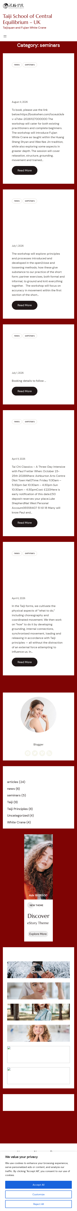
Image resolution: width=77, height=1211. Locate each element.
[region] (38, 1181)
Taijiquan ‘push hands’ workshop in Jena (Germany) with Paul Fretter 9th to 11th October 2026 (36, 575)
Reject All (38, 1204)
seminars (30, 64)
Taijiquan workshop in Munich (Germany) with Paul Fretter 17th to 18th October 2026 (37, 354)
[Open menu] (5, 36)
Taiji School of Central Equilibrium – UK (27, 19)
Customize (38, 1194)
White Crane (16, 822)
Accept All (38, 1184)
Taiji (10, 802)
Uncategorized (18, 815)
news (17, 64)
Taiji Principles (17, 809)
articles (12, 782)
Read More (25, 170)
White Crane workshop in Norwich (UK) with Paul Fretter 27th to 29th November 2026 (37, 83)
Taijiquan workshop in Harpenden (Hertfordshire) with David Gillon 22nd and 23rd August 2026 (36, 223)
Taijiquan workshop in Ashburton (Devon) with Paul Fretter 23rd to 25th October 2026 (38, 440)
